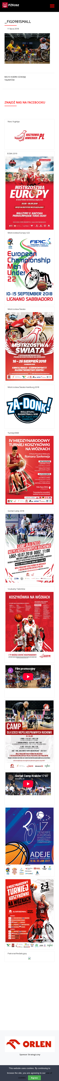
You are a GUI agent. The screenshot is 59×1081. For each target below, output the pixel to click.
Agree (34, 1078)
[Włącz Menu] (52, 5)
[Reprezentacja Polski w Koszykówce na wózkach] (15, 6)
